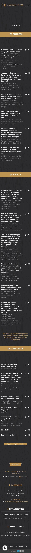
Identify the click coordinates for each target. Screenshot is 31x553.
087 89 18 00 (16, 499)
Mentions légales (8, 546)
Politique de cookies (21, 546)
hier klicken (24, 477)
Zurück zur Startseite (15, 444)
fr (18, 5)
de (22, 5)
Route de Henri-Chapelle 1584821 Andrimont (15, 494)
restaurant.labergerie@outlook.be (16, 501)
